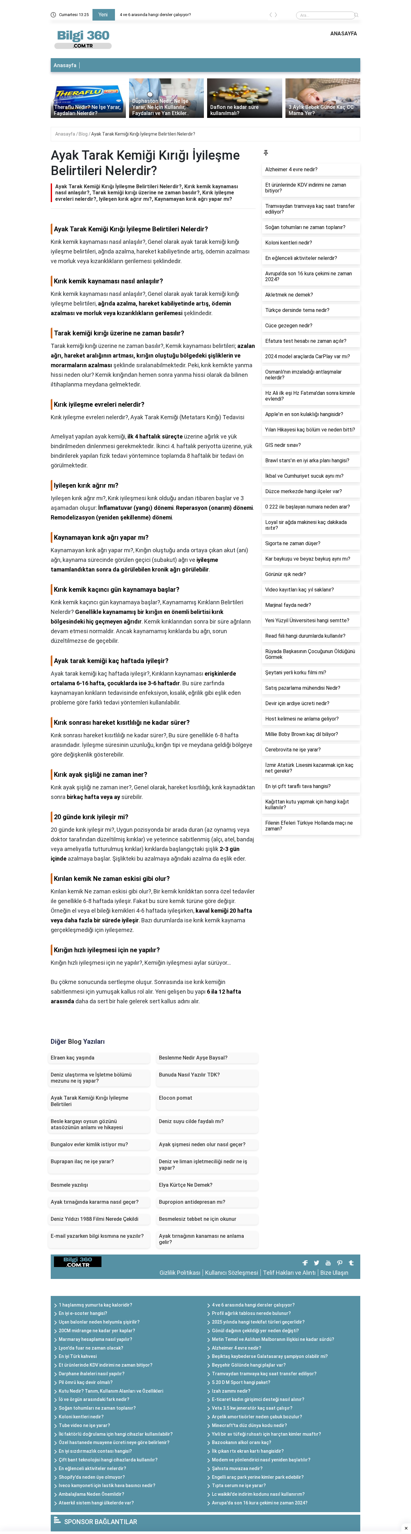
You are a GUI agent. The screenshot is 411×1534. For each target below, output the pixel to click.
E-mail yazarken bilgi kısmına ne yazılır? (97, 1236)
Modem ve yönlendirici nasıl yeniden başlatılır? (261, 1459)
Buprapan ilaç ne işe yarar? (82, 1161)
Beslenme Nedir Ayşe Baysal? (193, 1058)
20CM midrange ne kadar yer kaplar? (97, 1330)
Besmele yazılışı (69, 1185)
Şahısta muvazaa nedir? (237, 1468)
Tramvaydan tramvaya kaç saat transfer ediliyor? (264, 1373)
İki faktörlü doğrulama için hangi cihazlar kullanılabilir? (116, 1434)
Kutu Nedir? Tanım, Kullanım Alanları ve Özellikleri (111, 1391)
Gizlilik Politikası (180, 1272)
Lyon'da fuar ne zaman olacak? (91, 1348)
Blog (84, 134)
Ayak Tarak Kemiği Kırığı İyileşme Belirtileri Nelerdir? (143, 134)
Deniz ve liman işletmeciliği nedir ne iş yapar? (203, 1164)
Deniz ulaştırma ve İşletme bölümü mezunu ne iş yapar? (91, 1078)
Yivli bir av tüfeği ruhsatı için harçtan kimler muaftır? (266, 1434)
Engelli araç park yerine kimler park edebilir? (258, 1477)
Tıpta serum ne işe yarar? (239, 1485)
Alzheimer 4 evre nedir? (236, 1348)
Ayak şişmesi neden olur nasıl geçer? (202, 1144)
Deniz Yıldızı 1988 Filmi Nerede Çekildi (94, 1219)
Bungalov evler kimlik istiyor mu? (89, 1144)
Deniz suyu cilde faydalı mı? (191, 1121)
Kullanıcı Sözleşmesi (231, 1272)
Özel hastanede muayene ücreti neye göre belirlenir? (114, 1442)
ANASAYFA (343, 34)
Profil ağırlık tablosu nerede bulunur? (251, 1313)
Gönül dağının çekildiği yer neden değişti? (255, 1330)
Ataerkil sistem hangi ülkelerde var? (96, 1502)
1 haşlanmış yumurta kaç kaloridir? (95, 1305)
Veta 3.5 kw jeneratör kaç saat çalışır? (252, 1408)
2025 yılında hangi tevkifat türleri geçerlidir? (258, 1322)
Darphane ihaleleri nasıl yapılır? (92, 1373)
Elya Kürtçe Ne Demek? (186, 1185)
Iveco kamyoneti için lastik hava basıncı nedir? (107, 1485)
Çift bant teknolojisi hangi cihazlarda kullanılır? (108, 1459)
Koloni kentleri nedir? (81, 1416)
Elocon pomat (175, 1098)
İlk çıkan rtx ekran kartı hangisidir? (248, 1451)
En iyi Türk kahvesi (78, 1356)
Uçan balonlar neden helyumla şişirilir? (99, 1322)
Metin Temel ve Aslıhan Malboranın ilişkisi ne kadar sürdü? (273, 1339)
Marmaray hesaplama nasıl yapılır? (95, 1339)
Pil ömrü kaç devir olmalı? (86, 1382)
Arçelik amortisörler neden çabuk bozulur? (257, 1416)
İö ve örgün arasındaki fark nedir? (94, 1399)
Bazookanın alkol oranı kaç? (241, 1442)
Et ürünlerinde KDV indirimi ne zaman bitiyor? (106, 1365)
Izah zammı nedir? (231, 1391)
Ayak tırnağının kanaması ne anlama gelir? (201, 1239)
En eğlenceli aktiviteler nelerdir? (92, 1468)
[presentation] (270, 16)
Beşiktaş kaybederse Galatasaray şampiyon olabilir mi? (270, 1356)
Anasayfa (65, 65)
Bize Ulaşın (334, 1272)
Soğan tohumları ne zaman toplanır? (97, 1408)
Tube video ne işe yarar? (84, 1425)
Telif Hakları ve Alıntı (289, 1272)
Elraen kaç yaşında (72, 1058)
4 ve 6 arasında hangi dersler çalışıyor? (155, 14)
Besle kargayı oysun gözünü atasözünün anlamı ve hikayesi (87, 1124)
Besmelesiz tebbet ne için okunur (197, 1219)
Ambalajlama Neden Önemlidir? (91, 1494)
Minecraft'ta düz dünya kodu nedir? (249, 1425)
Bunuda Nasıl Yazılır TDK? (189, 1075)
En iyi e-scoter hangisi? (83, 1313)
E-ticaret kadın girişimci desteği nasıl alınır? (258, 1399)
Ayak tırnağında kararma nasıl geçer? (95, 1202)
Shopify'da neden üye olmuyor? (92, 1477)
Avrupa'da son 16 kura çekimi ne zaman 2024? (260, 1502)
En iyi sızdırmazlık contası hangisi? (95, 1451)
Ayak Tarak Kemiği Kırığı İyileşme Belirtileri (89, 1101)
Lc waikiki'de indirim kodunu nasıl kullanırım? (258, 1494)
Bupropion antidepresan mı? (192, 1202)
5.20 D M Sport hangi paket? (241, 1382)
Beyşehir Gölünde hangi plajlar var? (249, 1365)
